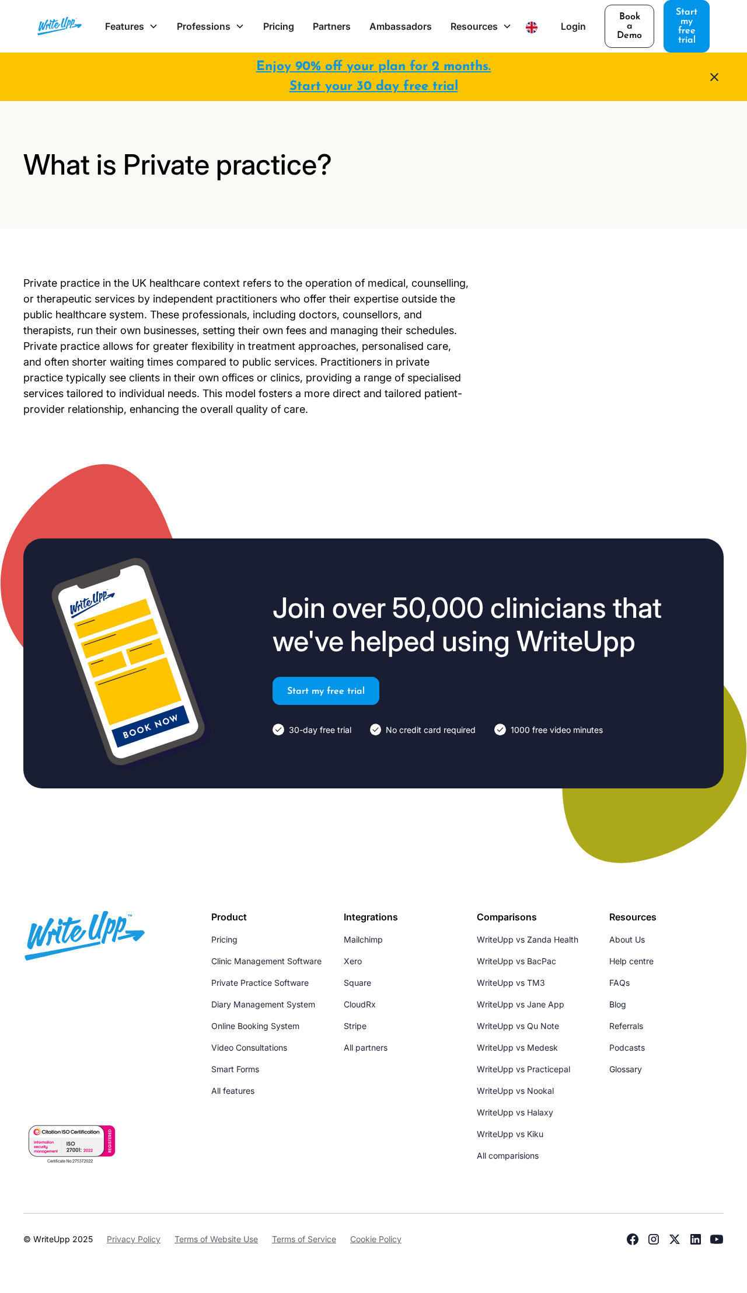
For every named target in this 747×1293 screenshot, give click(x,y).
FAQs (619, 983)
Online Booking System (255, 1026)
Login (573, 26)
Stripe (355, 1026)
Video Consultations (249, 1047)
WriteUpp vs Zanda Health (527, 939)
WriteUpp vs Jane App (520, 1004)
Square (357, 983)
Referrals (626, 1026)
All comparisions (508, 1155)
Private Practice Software (260, 983)
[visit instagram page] (654, 1239)
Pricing (278, 26)
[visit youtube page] (717, 1239)
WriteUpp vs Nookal (515, 1091)
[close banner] (714, 77)
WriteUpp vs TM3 (511, 983)
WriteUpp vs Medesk (517, 1047)
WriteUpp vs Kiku (510, 1134)
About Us (627, 939)
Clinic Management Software (266, 961)
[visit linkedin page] (696, 1239)
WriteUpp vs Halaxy (515, 1112)
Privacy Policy (133, 1239)
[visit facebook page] (633, 1239)
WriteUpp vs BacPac (516, 961)
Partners (332, 26)
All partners (366, 1047)
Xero (353, 961)
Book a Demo (629, 26)
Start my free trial (686, 26)
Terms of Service (304, 1239)
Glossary (625, 1069)
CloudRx (360, 1004)
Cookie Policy (376, 1239)
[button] (131, 26)
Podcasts (627, 1047)
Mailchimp (363, 939)
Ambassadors (400, 26)
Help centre (631, 961)
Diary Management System (263, 1004)
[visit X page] (675, 1239)
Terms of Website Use (216, 1239)
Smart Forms (235, 1069)
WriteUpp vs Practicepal (523, 1069)
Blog (617, 1004)
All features (232, 1091)
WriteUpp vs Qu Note (518, 1026)
